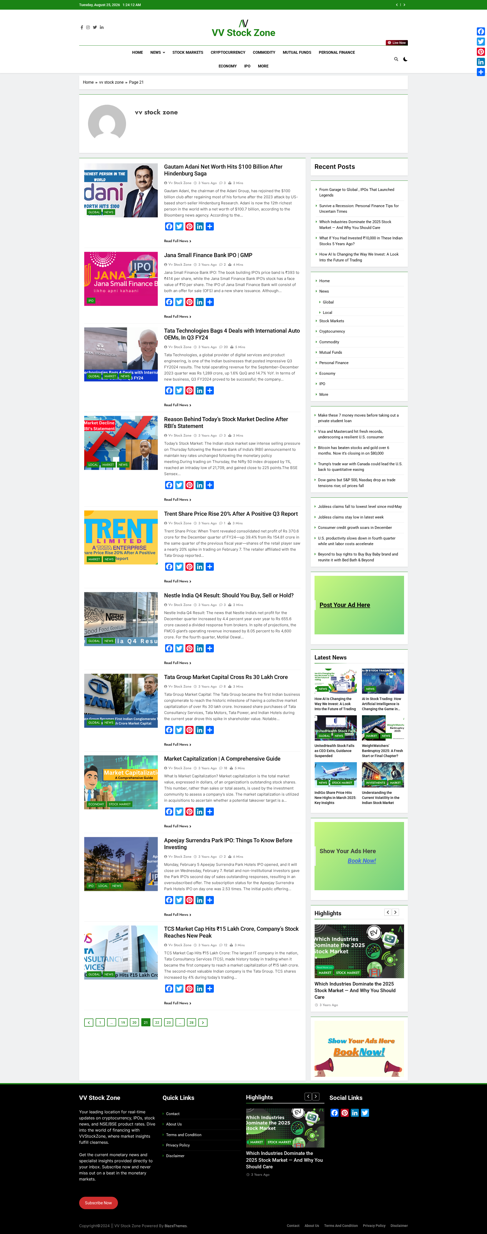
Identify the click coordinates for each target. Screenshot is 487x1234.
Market (110, 376)
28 (191, 1023)
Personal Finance (337, 52)
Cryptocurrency (228, 52)
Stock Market (120, 804)
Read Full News (176, 240)
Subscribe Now (98, 1203)
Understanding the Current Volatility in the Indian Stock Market (380, 798)
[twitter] (94, 28)
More (263, 66)
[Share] (481, 72)
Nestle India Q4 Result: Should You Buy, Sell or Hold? (229, 595)
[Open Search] (396, 59)
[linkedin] (101, 28)
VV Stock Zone (243, 32)
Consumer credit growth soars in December (355, 527)
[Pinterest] (481, 52)
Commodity (264, 52)
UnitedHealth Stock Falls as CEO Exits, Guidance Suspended (334, 751)
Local (93, 464)
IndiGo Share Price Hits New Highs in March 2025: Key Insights (335, 798)
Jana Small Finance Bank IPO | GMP (208, 255)
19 (123, 1023)
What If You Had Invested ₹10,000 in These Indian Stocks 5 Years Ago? (324, 5)
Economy (228, 66)
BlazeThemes (176, 1226)
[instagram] (88, 28)
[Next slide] (404, 5)
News (155, 52)
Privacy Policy (178, 1145)
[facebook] (82, 28)
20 (134, 1023)
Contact (173, 1114)
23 (169, 1023)
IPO (247, 66)
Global (94, 212)
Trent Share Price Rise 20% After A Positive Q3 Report (231, 514)
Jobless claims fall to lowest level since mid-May (360, 506)
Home (137, 52)
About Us (174, 1124)
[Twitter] (481, 42)
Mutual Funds (297, 52)
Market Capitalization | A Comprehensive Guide (222, 759)
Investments (375, 783)
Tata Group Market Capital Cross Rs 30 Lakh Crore (226, 677)
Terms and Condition (183, 1135)
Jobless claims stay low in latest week (351, 517)
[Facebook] (481, 31)
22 (157, 1023)
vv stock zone (180, 182)
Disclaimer (175, 1156)
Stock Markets (187, 52)
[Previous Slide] (396, 5)
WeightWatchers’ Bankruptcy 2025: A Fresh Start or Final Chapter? (382, 751)
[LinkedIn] (481, 62)
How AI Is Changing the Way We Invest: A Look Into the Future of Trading (335, 704)
